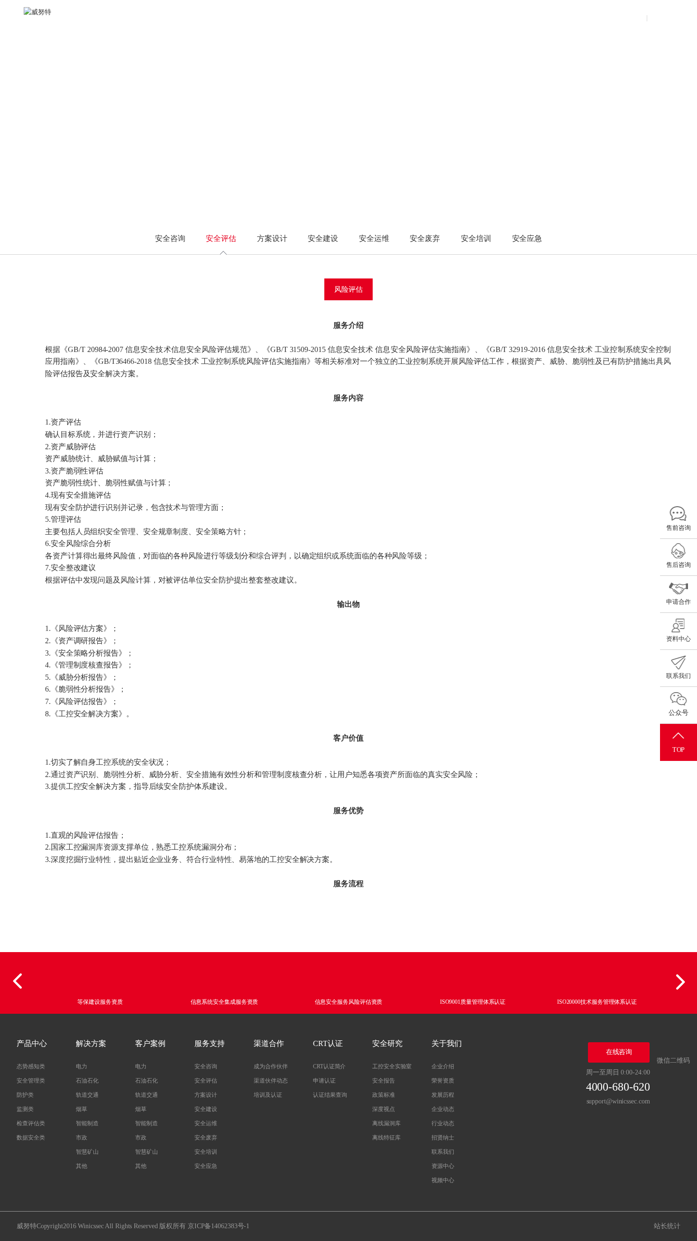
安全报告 (383, 1080)
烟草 (81, 1109)
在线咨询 (619, 1052)
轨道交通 (87, 1095)
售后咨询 (678, 564)
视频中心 (442, 1180)
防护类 (25, 1095)
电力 (81, 1066)
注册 (661, 16)
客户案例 (298, 16)
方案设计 (272, 238)
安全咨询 (170, 238)
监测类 (25, 1109)
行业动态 (442, 1123)
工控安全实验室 (392, 1066)
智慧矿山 (87, 1151)
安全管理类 (31, 1080)
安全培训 (476, 238)
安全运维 (374, 238)
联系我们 (442, 1151)
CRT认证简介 (329, 1066)
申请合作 (678, 601)
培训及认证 (268, 1095)
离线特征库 (386, 1137)
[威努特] (52, 16)
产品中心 (205, 16)
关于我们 (529, 16)
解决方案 (251, 16)
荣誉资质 (442, 1080)
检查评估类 (31, 1123)
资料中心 (678, 638)
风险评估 (348, 289)
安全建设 (323, 238)
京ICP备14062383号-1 (218, 1226)
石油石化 (87, 1080)
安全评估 (221, 238)
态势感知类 (31, 1066)
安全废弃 (425, 238)
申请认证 (324, 1080)
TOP (678, 749)
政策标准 (383, 1095)
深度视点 (383, 1109)
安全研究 (483, 16)
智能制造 (87, 1123)
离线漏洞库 (386, 1123)
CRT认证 (436, 16)
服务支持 (344, 16)
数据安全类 (31, 1137)
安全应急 (527, 238)
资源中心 (442, 1166)
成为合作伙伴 (270, 1066)
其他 (81, 1166)
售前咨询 (678, 527)
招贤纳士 (442, 1137)
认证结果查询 (330, 1095)
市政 (81, 1137)
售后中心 (576, 16)
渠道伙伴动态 (270, 1080)
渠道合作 (390, 16)
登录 (634, 16)
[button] (19, 981)
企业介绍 (442, 1066)
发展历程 (442, 1095)
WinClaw (158, 16)
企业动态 (442, 1109)
